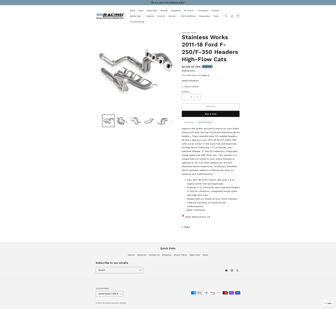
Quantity (186, 92)
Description (189, 122)
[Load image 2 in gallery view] (122, 121)
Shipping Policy (188, 70)
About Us (141, 255)
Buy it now (210, 114)
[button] (190, 10)
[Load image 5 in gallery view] (163, 121)
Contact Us (154, 255)
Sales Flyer (195, 255)
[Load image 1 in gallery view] (108, 121)
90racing (106, 303)
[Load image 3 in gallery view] (135, 121)
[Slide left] (99, 121)
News (205, 255)
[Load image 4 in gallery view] (149, 121)
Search (131, 255)
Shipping (166, 255)
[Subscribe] (140, 270)
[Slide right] (172, 121)
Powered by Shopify (118, 303)
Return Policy (180, 255)
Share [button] (187, 227)
